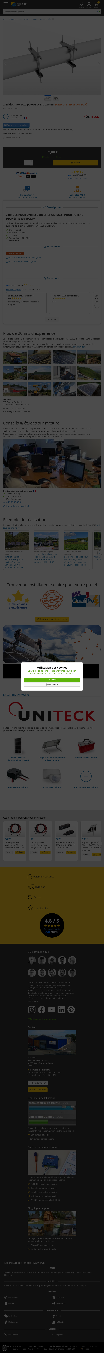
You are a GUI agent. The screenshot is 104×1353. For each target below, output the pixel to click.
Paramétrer (53, 684)
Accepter (53, 679)
